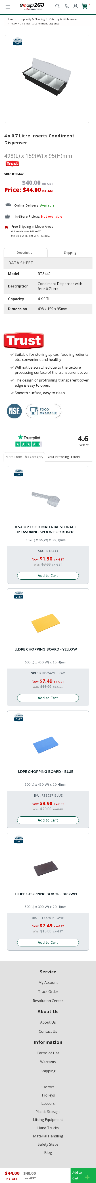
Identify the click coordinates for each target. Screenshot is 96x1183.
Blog (48, 1152)
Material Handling (48, 1136)
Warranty (48, 1061)
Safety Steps (48, 1144)
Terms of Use (48, 1052)
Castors (48, 1087)
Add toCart (77, 1175)
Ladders (48, 1103)
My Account (48, 982)
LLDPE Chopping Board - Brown (46, 894)
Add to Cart (48, 575)
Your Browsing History (64, 457)
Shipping (70, 252)
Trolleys (48, 1095)
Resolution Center (48, 1000)
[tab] (26, 252)
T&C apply (44, 235)
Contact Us (48, 1031)
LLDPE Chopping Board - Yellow (46, 649)
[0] (84, 8)
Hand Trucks (48, 1127)
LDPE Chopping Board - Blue (45, 771)
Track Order (48, 991)
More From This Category (24, 457)
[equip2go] (32, 6)
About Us (48, 1022)
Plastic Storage (48, 1111)
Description (26, 252)
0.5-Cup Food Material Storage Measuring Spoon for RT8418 (46, 529)
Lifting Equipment (48, 1119)
